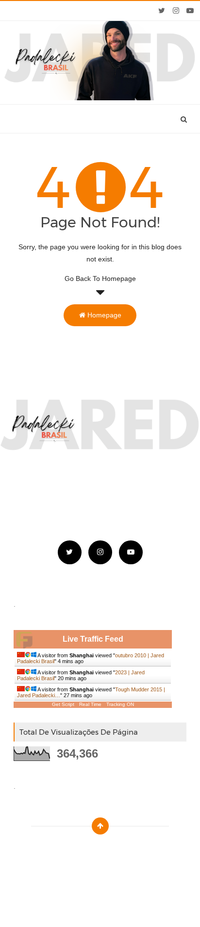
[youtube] (190, 10)
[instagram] (176, 10)
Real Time (90, 704)
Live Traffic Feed (93, 639)
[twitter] (162, 10)
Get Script (63, 704)
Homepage (103, 315)
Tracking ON (120, 704)
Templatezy (122, 850)
